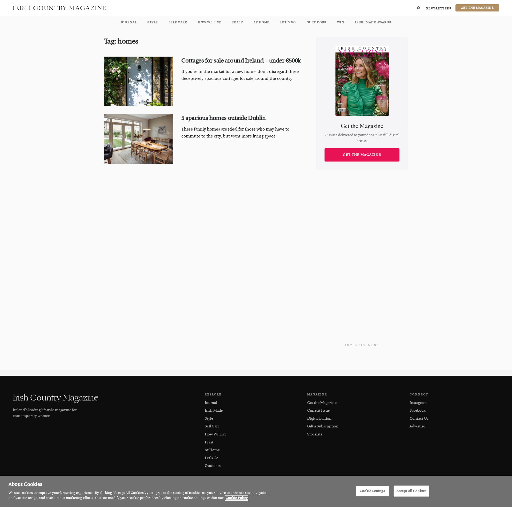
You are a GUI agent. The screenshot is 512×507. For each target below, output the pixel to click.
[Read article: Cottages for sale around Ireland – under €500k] (138, 81)
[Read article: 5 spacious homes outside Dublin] (138, 139)
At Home (262, 22)
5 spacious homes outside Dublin (223, 118)
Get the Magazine (362, 155)
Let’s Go (288, 22)
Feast (237, 22)
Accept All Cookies (411, 491)
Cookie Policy (237, 498)
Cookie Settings (372, 491)
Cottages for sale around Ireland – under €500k (241, 60)
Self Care (178, 22)
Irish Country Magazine (60, 8)
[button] (419, 8)
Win (341, 22)
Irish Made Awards (373, 22)
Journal (129, 22)
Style (152, 22)
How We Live (210, 22)
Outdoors (316, 22)
